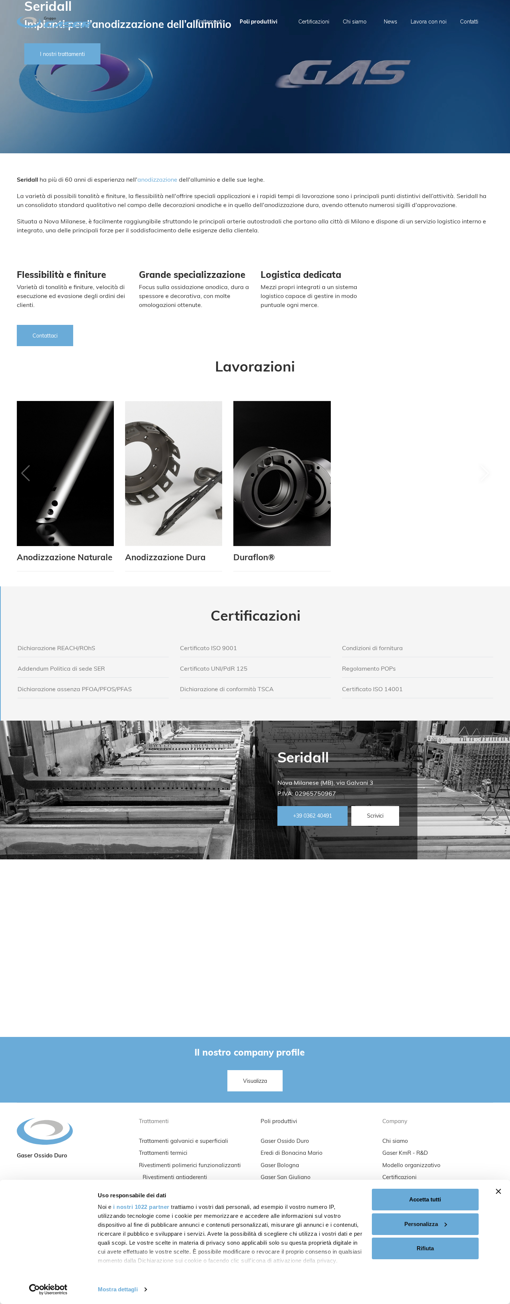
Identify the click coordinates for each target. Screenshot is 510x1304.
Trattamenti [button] (209, 22)
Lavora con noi (429, 22)
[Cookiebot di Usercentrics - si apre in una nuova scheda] (48, 1289)
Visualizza (255, 1081)
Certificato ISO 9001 (208, 649)
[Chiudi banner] (498, 1191)
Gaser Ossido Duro (285, 1141)
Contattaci (44, 336)
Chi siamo (395, 1141)
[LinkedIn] (492, 18)
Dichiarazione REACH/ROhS (56, 649)
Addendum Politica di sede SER (61, 669)
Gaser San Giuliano (286, 1178)
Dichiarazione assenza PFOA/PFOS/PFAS (75, 690)
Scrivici (375, 816)
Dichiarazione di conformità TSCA (227, 690)
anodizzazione (157, 180)
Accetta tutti (425, 1199)
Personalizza (421, 1224)
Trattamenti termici (163, 1153)
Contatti (469, 22)
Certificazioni (313, 22)
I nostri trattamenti (62, 54)
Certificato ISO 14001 (372, 690)
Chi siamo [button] (355, 22)
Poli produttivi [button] (258, 22)
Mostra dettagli (118, 1289)
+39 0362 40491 (312, 816)
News (390, 22)
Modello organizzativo (411, 1166)
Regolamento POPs (369, 669)
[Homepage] (56, 21)
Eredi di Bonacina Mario (292, 1153)
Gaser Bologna (280, 1166)
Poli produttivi (279, 1122)
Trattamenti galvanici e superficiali (183, 1141)
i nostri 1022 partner (141, 1207)
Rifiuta (425, 1248)
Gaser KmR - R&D (405, 1153)
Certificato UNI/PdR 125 (214, 669)
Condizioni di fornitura (372, 649)
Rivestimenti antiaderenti (175, 1178)
